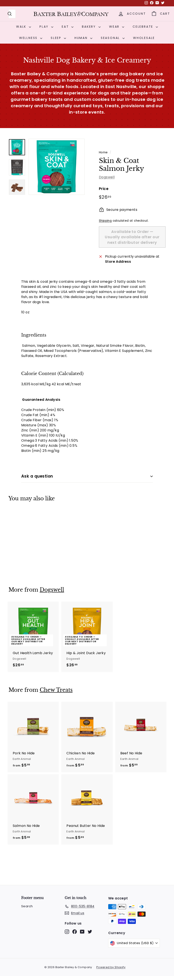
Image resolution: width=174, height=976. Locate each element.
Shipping (105, 221)
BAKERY (89, 26)
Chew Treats (56, 690)
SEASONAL (111, 38)
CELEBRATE (144, 26)
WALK (22, 26)
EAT (66, 26)
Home (103, 152)
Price (103, 188)
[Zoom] (56, 167)
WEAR (115, 26)
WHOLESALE (144, 38)
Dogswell (107, 177)
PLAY (44, 26)
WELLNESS (29, 38)
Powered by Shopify (110, 967)
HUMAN (81, 38)
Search (27, 906)
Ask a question (37, 476)
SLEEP (57, 38)
